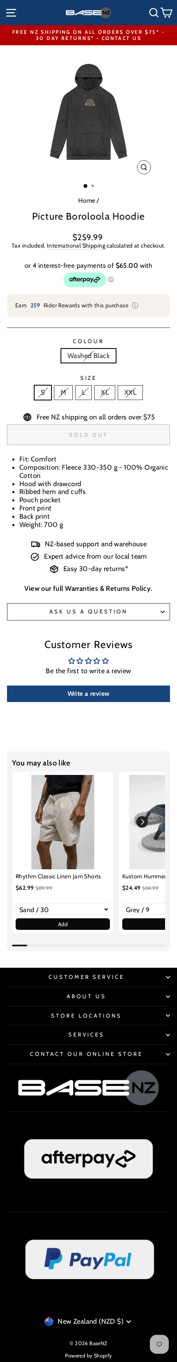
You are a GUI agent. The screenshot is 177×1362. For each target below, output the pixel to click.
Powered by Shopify (88, 1356)
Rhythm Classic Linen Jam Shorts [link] (58, 876)
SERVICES (86, 1034)
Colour (89, 341)
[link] (63, 822)
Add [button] (63, 924)
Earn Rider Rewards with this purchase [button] (77, 305)
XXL (130, 392)
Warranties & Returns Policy (108, 588)
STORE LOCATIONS (86, 1015)
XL (105, 392)
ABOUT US (86, 996)
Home (86, 200)
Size (88, 378)
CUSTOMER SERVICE (87, 977)
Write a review (89, 693)
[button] (142, 822)
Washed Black (88, 355)
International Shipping (76, 245)
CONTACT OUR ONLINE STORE (86, 1054)
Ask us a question (88, 611)
